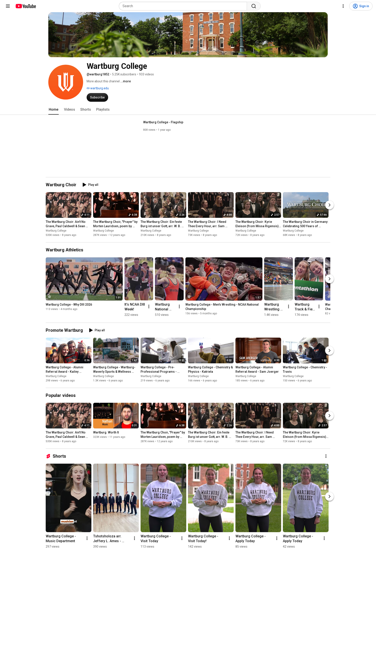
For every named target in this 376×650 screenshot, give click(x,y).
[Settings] (343, 6)
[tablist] (188, 109)
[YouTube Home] (25, 6)
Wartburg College (56, 230)
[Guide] (7, 6)
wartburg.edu (99, 88)
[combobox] (184, 6)
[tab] (53, 109)
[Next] (329, 205)
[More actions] (148, 306)
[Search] (254, 6)
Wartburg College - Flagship (163, 122)
